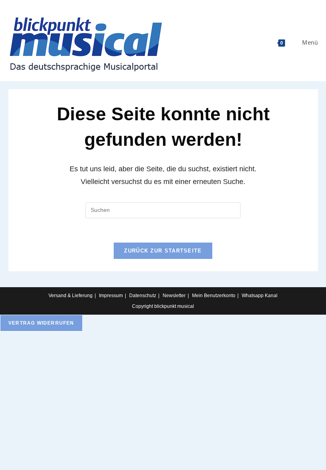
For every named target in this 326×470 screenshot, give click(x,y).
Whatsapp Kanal (259, 295)
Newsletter (174, 295)
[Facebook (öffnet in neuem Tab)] (322, 6)
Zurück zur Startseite (163, 251)
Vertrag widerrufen (41, 323)
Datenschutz (142, 295)
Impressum (111, 295)
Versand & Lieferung (71, 295)
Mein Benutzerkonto (213, 295)
